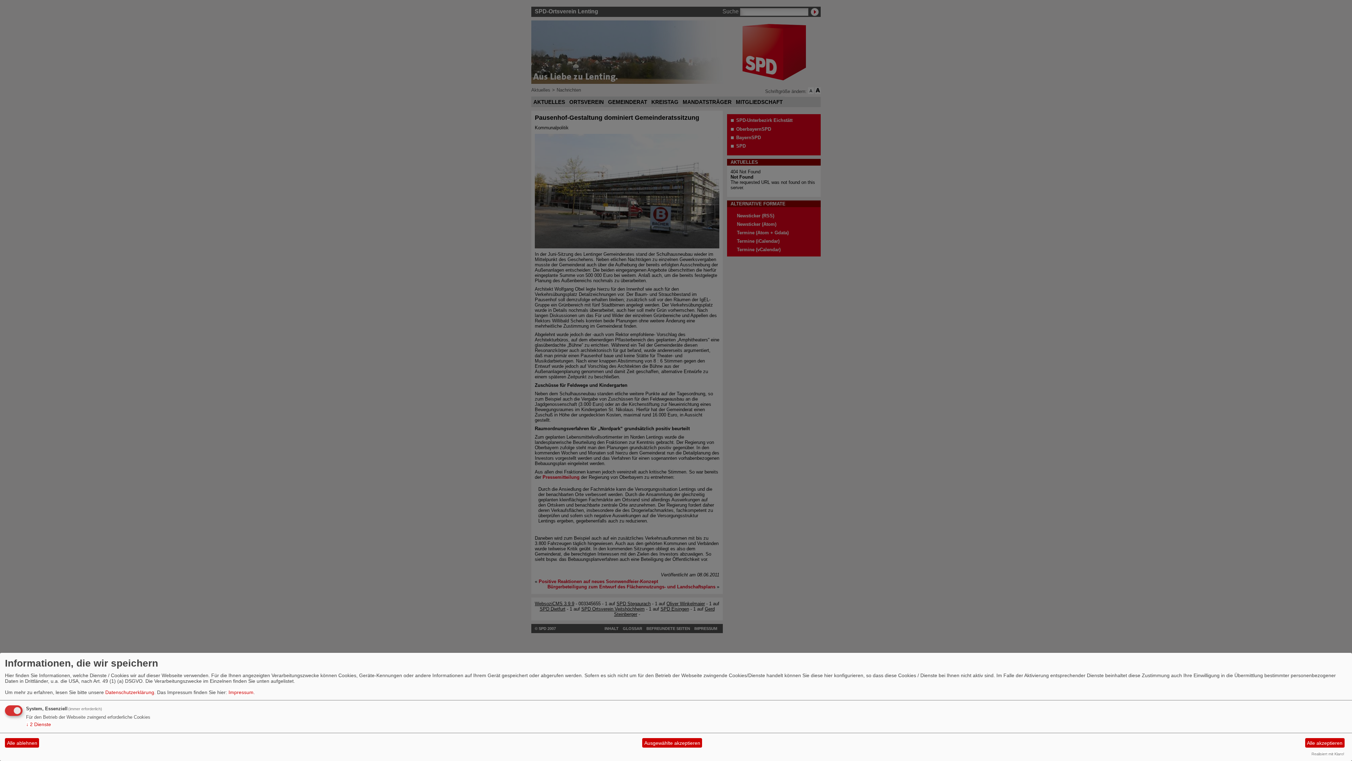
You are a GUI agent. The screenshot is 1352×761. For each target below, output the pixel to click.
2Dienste (38, 724)
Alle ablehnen (22, 743)
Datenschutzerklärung (129, 692)
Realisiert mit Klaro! (1328, 754)
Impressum (241, 692)
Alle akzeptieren (1324, 743)
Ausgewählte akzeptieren (672, 743)
